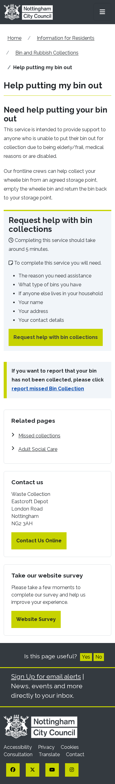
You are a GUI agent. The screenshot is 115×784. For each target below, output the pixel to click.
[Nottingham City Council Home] (40, 726)
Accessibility (18, 747)
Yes (86, 657)
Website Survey (36, 619)
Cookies (70, 747)
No (98, 657)
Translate (50, 754)
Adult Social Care (37, 449)
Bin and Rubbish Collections (47, 53)
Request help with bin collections (55, 337)
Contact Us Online (39, 541)
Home (14, 38)
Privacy (47, 747)
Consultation (19, 754)
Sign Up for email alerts (46, 676)
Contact (75, 754)
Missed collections (39, 436)
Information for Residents (65, 38)
